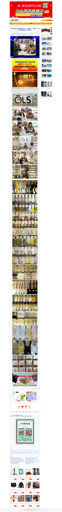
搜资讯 (48, 20)
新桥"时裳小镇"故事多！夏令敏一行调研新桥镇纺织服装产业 (44, 78)
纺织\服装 (26, 24)
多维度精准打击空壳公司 (28, 463)
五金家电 (20, 24)
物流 (39, 24)
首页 (10, 0)
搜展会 (51, 20)
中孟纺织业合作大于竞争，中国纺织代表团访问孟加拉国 (49, 63)
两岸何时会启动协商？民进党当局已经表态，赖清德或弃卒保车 (44, 56)
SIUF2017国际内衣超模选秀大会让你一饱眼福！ (49, 68)
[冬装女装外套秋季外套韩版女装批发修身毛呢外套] (51, 34)
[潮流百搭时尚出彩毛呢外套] (51, 30)
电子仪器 (34, 24)
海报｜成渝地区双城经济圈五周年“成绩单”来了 (15, 462)
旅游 (25, 23)
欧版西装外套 (48, 88)
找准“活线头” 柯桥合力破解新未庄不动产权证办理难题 (44, 68)
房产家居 (23, 23)
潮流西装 (42, 88)
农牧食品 (37, 24)
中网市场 (13, 26)
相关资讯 (11, 456)
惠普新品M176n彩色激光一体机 (13, 490)
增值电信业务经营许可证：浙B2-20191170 (31, 510)
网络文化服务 (24, 0)
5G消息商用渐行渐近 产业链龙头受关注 (29, 462)
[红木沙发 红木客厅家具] (51, 28)
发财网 (20, 23)
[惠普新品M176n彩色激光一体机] (51, 32)
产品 (14, 0)
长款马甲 (48, 98)
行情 (38, 23)
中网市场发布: (14, 415)
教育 (43, 24)
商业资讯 (16, 26)
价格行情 (21, 0)
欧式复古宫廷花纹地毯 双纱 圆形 (21, 503)
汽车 (28, 23)
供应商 (13, 0)
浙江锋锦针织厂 (18, 415)
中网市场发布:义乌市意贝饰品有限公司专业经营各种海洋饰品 (49, 41)
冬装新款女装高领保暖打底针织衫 (36, 503)
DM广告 (41, 23)
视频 (31, 23)
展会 (18, 0)
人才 (41, 24)
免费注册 (51, 0)
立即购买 (15, 479)
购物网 (17, 23)
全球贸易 (14, 24)
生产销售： (21, 415)
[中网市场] (14, 20)
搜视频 (45, 20)
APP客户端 (45, 23)
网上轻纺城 (14, 23)
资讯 (16, 0)
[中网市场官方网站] (20, 21)
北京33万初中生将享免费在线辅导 (14, 463)
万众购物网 (17, 24)
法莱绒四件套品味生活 (35, 490)
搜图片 (42, 20)
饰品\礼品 (23, 24)
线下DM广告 (49, 24)
